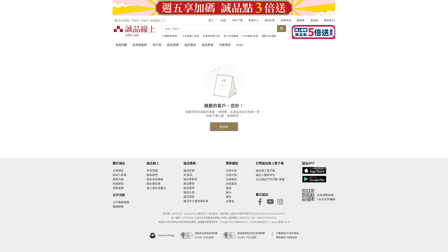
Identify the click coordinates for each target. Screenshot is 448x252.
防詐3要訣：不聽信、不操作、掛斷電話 (141, 20)
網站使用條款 (155, 179)
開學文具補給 (269, 35)
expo (239, 45)
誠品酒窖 (189, 196)
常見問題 (152, 170)
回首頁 (224, 127)
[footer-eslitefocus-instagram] (280, 201)
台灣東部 (231, 183)
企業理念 (118, 170)
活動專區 (225, 45)
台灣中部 (231, 175)
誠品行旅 (189, 192)
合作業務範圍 (121, 202)
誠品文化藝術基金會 (196, 201)
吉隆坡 (230, 201)
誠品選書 (173, 45)
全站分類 (121, 45)
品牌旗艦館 (139, 45)
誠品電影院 (190, 179)
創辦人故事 (120, 175)
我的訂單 (270, 20)
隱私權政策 (153, 183)
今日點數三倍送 (190, 35)
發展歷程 (118, 183)
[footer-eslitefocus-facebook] (260, 201)
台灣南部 (231, 179)
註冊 (223, 20)
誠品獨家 (190, 45)
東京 (229, 196)
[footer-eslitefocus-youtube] (270, 201)
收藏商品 (286, 20)
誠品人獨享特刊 (265, 175)
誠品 (189, 174)
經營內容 (118, 179)
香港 (229, 188)
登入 (211, 20)
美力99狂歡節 (231, 35)
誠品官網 (189, 170)
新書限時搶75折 (211, 35)
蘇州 (229, 192)
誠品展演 (189, 188)
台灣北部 (231, 170)
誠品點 (314, 20)
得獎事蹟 (118, 188)
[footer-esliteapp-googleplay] (314, 179)
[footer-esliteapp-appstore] (314, 170)
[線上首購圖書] (313, 32)
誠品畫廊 (208, 45)
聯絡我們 (152, 175)
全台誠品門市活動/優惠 (270, 179)
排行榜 (157, 45)
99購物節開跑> (170, 35)
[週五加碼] (224, 8)
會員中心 (253, 20)
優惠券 (300, 20)
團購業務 (118, 206)
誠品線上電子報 (265, 170)
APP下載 (237, 20)
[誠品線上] (134, 31)
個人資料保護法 (156, 188)
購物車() (329, 20)
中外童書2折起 (250, 35)
